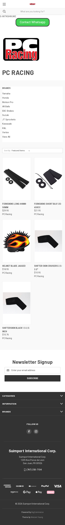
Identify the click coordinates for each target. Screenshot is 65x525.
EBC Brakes (8, 111)
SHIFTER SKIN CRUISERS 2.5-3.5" (48, 268)
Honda (5, 97)
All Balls (6, 106)
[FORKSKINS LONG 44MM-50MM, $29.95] (16, 179)
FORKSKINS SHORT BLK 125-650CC (48, 206)
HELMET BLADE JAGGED (14, 266)
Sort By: (7, 150)
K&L (4, 128)
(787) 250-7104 (34, 469)
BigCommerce (37, 512)
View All (6, 136)
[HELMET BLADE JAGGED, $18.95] (16, 241)
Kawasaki (7, 123)
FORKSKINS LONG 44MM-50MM (14, 206)
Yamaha (6, 93)
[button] (33, 22)
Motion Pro (7, 102)
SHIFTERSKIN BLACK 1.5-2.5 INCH (15, 330)
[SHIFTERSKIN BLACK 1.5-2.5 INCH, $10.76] (16, 303)
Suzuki (5, 115)
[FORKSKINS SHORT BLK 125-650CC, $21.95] (48, 179)
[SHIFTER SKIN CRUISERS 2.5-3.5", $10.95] (48, 241)
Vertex (5, 132)
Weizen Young (37, 517)
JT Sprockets (9, 119)
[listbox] (21, 150)
